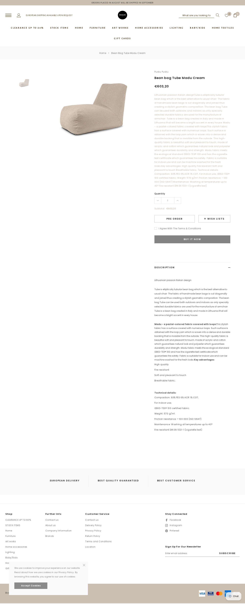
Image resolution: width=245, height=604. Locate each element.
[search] (217, 15)
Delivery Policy (93, 525)
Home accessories (16, 546)
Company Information (58, 530)
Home (102, 53)
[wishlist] (226, 15)
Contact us (52, 519)
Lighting (10, 552)
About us (50, 525)
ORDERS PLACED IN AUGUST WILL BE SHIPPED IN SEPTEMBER (122, 3)
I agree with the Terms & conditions (180, 228)
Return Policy (92, 536)
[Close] (84, 565)
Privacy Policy (93, 530)
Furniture (10, 536)
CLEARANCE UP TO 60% (18, 519)
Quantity (159, 193)
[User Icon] (19, 15)
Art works (10, 541)
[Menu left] (8, 15)
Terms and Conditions (98, 541)
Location (90, 546)
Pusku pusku (161, 71)
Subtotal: (159, 208)
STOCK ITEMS (12, 525)
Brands (49, 536)
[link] (24, 83)
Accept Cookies (31, 585)
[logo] (122, 15)
